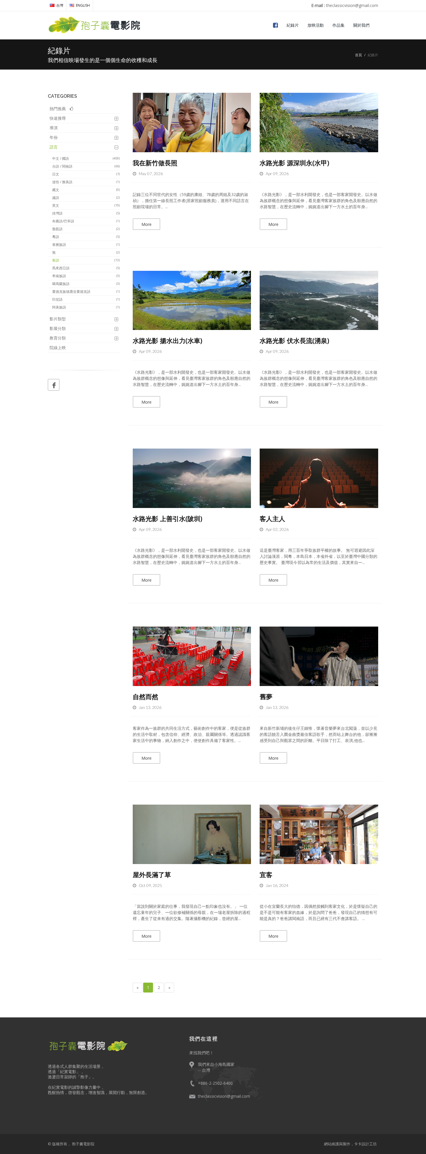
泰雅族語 (86, 244)
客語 (86, 260)
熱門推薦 (60, 108)
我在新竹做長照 (155, 162)
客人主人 (272, 518)
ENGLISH (83, 5)
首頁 (358, 54)
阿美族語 (86, 307)
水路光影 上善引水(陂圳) (167, 518)
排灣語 (86, 213)
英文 (86, 205)
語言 (54, 147)
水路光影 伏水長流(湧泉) (294, 340)
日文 (86, 174)
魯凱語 (86, 228)
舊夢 (266, 696)
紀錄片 (293, 25)
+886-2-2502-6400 (215, 1083)
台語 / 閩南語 (86, 166)
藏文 (86, 189)
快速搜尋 (58, 118)
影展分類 (58, 328)
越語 (86, 197)
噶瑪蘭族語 (86, 283)
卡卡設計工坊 (365, 1143)
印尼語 (86, 299)
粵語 (86, 236)
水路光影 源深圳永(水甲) (294, 162)
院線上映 (58, 347)
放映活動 (315, 25)
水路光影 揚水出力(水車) (167, 340)
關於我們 (361, 25)
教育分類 (58, 338)
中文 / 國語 (86, 158)
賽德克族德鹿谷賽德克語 (86, 291)
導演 (54, 127)
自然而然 (145, 696)
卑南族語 (86, 275)
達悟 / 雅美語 (86, 181)
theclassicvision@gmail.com (224, 1096)
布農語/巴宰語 (86, 221)
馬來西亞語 (86, 268)
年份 (54, 137)
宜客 (266, 874)
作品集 (338, 25)
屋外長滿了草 (152, 874)
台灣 (59, 5)
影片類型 (58, 319)
